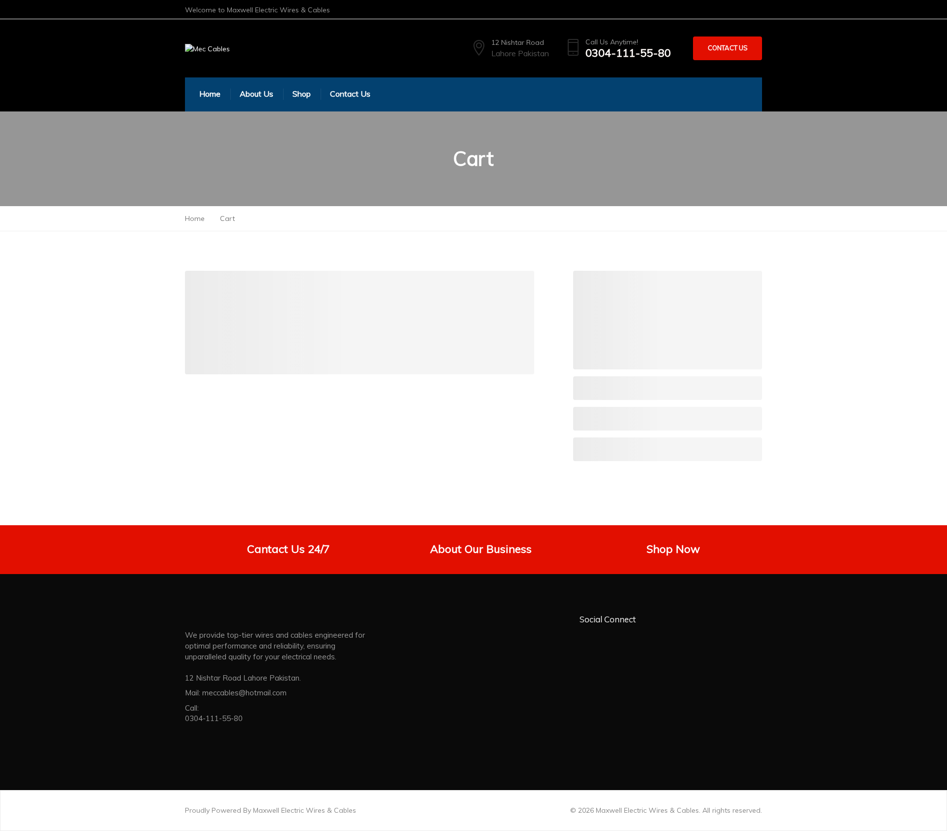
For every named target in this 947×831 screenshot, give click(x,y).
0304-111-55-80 (628, 53)
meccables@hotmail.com (244, 692)
